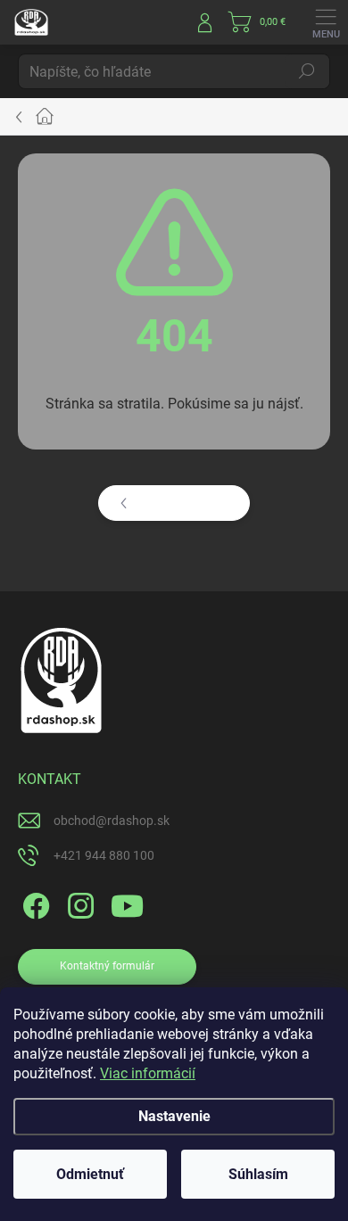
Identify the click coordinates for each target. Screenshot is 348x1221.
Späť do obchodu (186, 503)
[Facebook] (33, 903)
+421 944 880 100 (104, 855)
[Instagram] (78, 903)
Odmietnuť (90, 1174)
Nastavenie (174, 1116)
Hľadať (307, 71)
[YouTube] (127, 903)
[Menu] (325, 22)
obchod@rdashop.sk (112, 820)
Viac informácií (147, 1073)
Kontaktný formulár (107, 966)
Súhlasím (258, 1174)
